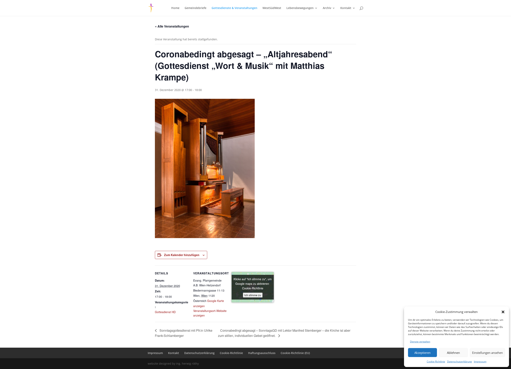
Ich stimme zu (252, 295)
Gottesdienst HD (165, 312)
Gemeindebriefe (195, 8)
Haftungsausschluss (261, 353)
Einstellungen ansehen (487, 353)
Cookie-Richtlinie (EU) (295, 353)
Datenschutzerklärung (459, 361)
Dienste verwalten (420, 341)
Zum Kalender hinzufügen (181, 255)
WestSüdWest (271, 8)
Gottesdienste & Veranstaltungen (234, 8)
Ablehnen (453, 353)
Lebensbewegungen (300, 8)
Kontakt (345, 8)
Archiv (327, 8)
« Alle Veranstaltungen (172, 26)
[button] (503, 312)
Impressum (480, 361)
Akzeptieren (422, 353)
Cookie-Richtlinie (436, 361)
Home (175, 8)
